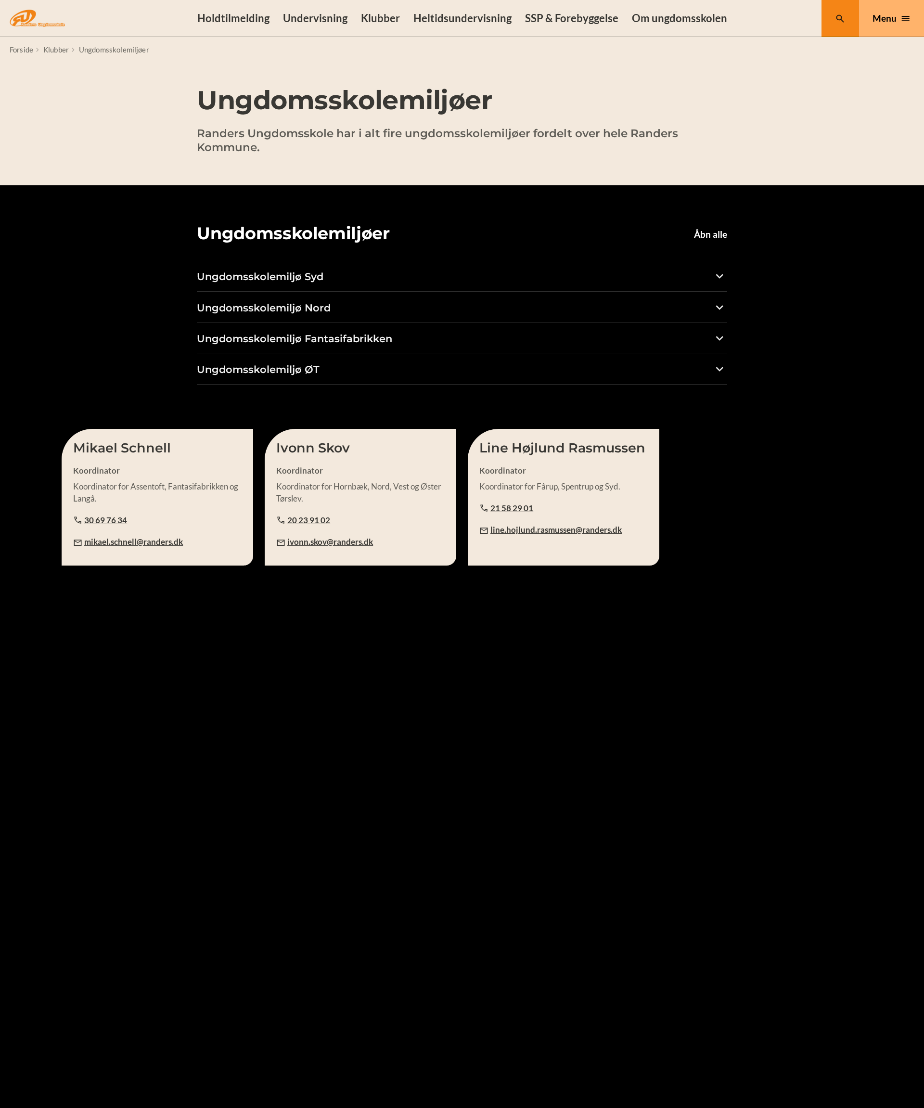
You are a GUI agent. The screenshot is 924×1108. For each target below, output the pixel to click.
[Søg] (840, 18)
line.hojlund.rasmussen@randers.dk (556, 530)
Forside (21, 49)
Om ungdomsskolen (679, 18)
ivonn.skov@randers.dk (330, 542)
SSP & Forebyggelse (571, 18)
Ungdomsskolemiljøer (114, 49)
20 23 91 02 (308, 520)
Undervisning (315, 18)
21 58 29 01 (511, 508)
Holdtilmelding (233, 18)
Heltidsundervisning (462, 18)
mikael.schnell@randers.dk (133, 542)
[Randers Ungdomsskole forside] (37, 18)
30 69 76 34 (105, 520)
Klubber (380, 18)
